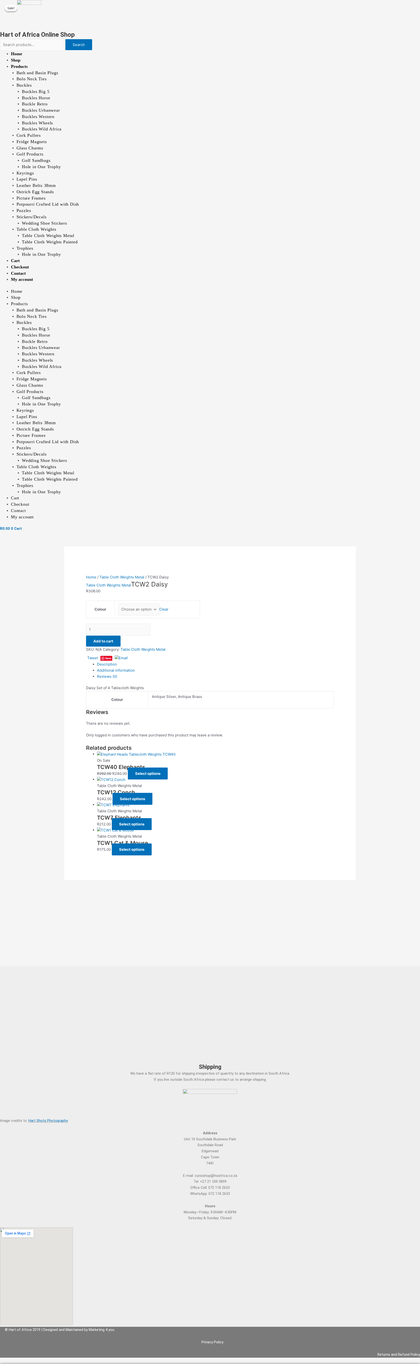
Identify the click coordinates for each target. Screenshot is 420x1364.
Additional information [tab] (116, 670)
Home (16, 53)
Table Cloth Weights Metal (48, 235)
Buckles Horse (36, 97)
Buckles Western (38, 116)
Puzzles (24, 210)
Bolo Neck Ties (32, 78)
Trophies (25, 248)
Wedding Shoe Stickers (44, 223)
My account (22, 279)
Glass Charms (30, 148)
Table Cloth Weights (36, 229)
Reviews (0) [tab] (107, 676)
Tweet (92, 658)
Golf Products (30, 154)
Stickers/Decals (32, 216)
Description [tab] (107, 664)
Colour (100, 609)
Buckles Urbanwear (41, 110)
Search (79, 44)
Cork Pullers (29, 135)
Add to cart (103, 641)
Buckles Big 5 (35, 91)
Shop (15, 60)
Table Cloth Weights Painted (50, 241)
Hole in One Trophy (41, 166)
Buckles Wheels (37, 122)
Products (19, 66)
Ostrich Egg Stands (35, 191)
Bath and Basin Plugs (37, 72)
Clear (163, 609)
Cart (15, 260)
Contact (18, 273)
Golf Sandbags (36, 160)
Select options (147, 773)
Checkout (20, 267)
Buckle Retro (35, 103)
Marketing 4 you (101, 1329)
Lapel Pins (27, 179)
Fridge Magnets (32, 141)
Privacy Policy (212, 1342)
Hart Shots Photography (48, 1120)
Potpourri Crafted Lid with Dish (48, 204)
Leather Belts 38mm (36, 185)
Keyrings (25, 173)
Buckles (24, 85)
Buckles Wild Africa (41, 129)
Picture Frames (31, 198)
